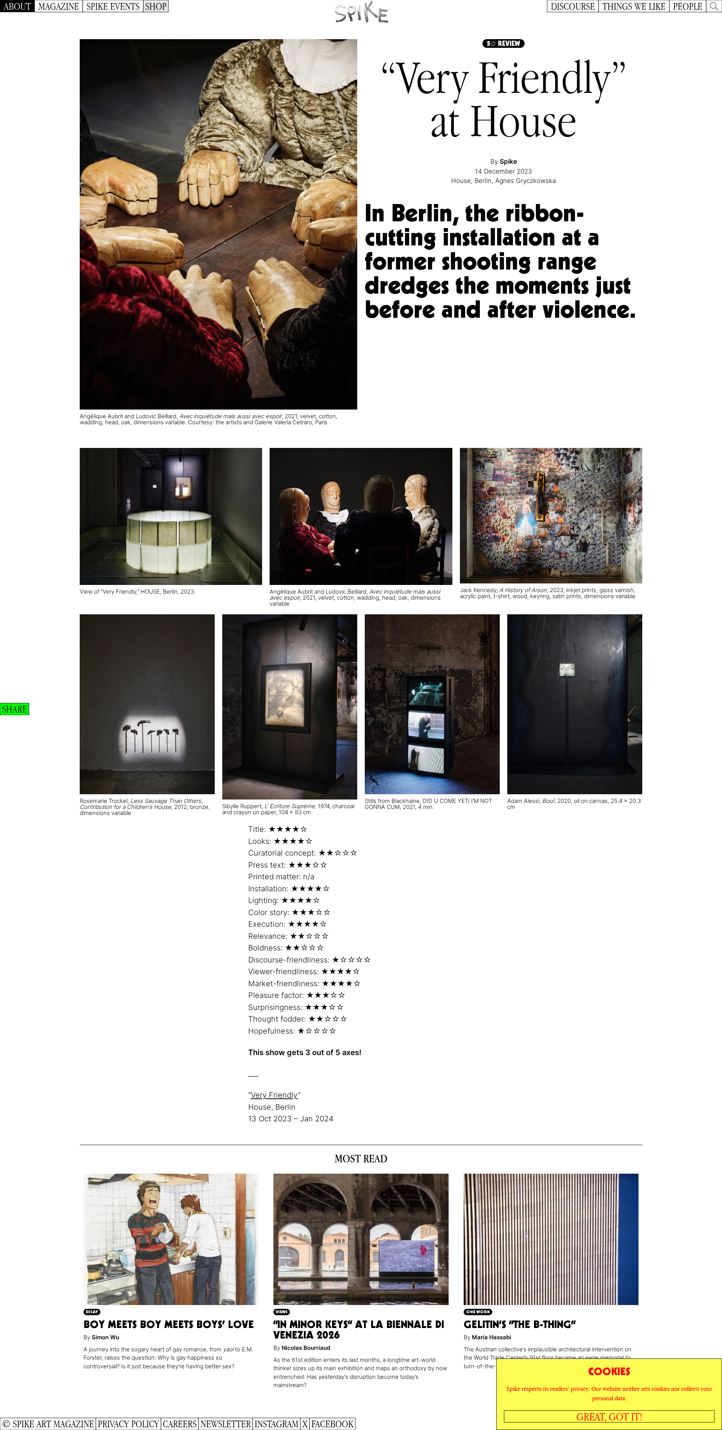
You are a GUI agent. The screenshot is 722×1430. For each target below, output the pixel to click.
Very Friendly (274, 1095)
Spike (508, 161)
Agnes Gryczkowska (525, 180)
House (461, 180)
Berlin (483, 180)
